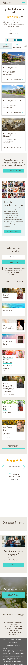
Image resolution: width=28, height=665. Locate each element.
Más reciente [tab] (7, 282)
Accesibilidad (13, 630)
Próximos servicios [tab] (19, 282)
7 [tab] (17, 511)
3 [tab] (7, 511)
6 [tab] (14, 511)
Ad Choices (14, 634)
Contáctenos (19, 622)
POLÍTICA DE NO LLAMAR (13, 632)
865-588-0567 (8, 142)
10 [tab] (24, 511)
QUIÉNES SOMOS (7, 622)
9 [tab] (21, 511)
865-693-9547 (8, 74)
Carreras (13, 624)
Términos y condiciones (13, 628)
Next (23, 470)
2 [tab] (5, 511)
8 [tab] (19, 511)
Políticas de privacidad (13, 626)
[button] (23, 2)
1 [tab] (3, 511)
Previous (3, 470)
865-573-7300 (8, 107)
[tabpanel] (14, 472)
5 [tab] (12, 511)
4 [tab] (10, 511)
